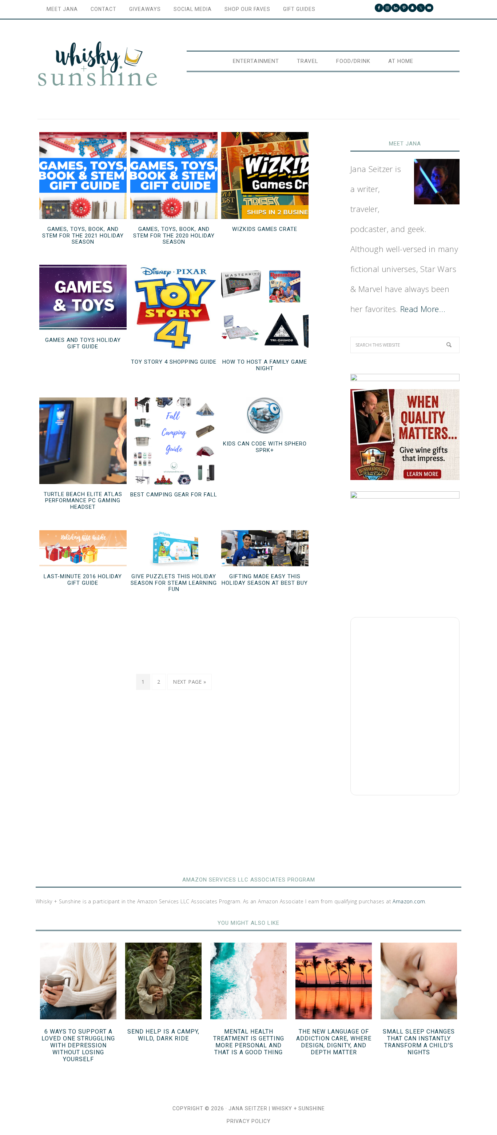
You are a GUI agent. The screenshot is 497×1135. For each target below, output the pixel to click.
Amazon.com (409, 901)
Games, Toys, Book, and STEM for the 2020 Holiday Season (174, 235)
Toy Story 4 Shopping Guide (173, 362)
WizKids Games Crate (264, 229)
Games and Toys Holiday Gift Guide (83, 343)
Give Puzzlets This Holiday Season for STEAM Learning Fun (174, 582)
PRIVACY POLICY (249, 1121)
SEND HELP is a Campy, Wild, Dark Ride (163, 1035)
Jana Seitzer (247, 1108)
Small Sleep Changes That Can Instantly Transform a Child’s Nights (419, 1042)
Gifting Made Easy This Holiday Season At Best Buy (265, 579)
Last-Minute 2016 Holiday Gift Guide (83, 579)
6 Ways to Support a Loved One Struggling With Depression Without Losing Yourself (78, 1045)
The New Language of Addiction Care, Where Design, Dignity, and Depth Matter (333, 1042)
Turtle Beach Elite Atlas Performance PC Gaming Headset (83, 500)
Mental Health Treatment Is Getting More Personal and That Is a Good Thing (248, 1042)
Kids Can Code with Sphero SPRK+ (265, 446)
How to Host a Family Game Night (264, 365)
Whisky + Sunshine (97, 64)
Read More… (422, 308)
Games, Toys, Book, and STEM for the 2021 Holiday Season (83, 235)
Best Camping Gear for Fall (173, 494)
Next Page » (189, 681)
